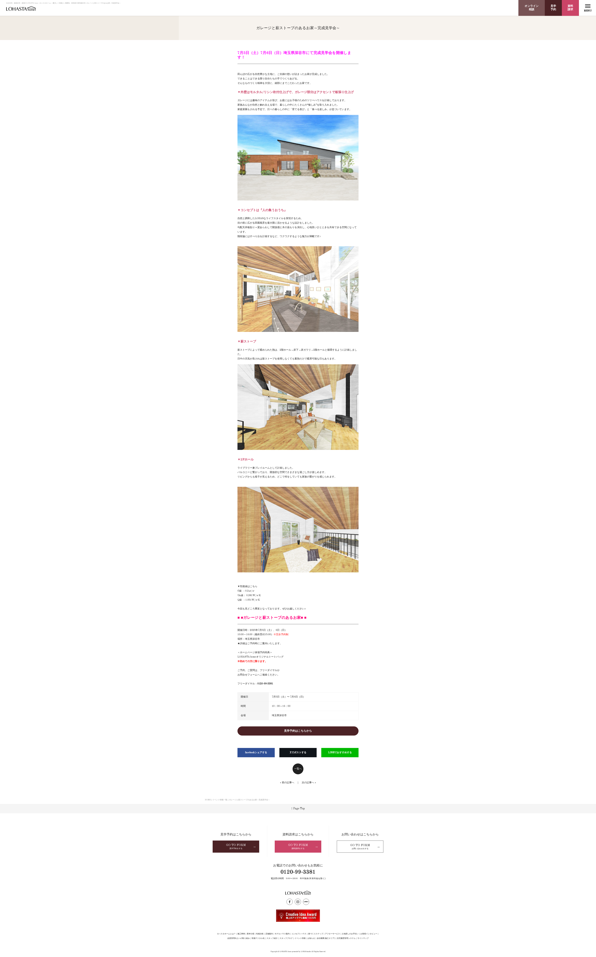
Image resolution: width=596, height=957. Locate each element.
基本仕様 (250, 934)
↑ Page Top (298, 808)
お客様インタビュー (368, 934)
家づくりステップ (315, 934)
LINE (306, 902)
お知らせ (311, 938)
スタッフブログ (286, 938)
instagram (298, 902)
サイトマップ (363, 938)
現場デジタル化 (258, 938)
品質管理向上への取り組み (238, 938)
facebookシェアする (256, 752)
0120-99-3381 (298, 872)
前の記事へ (288, 782)
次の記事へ (308, 782)
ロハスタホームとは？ (226, 934)
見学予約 (553, 8)
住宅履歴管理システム (346, 938)
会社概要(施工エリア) (326, 938)
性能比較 (260, 934)
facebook (290, 902)
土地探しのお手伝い (350, 934)
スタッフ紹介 (272, 938)
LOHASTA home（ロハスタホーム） (21, 9)
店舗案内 (269, 934)
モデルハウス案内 (282, 934)
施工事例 (241, 934)
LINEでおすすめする (340, 752)
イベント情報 (300, 938)
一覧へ (298, 769)
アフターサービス (332, 934)
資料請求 (570, 8)
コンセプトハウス (298, 934)
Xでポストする (298, 752)
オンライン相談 (532, 8)
